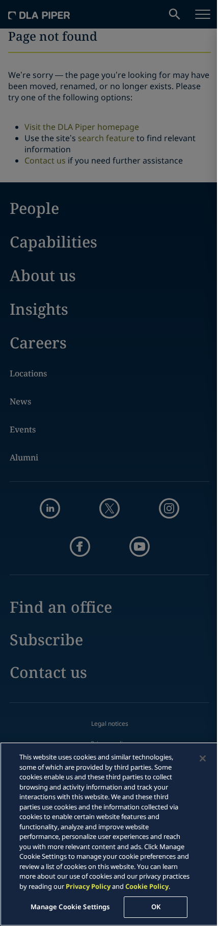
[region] (109, 834)
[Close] (202, 758)
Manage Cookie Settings (70, 906)
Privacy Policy (88, 886)
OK (155, 906)
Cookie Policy (147, 886)
